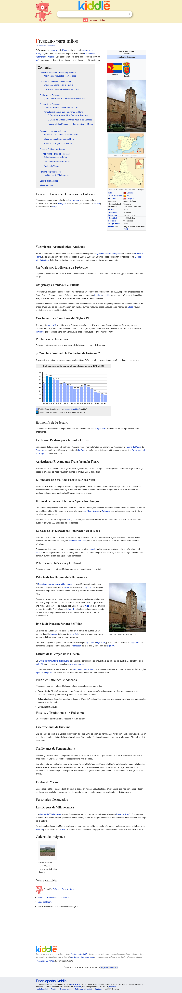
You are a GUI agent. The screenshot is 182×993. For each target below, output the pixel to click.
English (102, 20)
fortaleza (98, 295)
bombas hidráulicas (77, 540)
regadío (93, 549)
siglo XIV (49, 672)
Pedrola (39, 829)
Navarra (96, 511)
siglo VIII (39, 664)
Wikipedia (77, 986)
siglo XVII (74, 633)
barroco (54, 633)
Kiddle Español (42, 989)
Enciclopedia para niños (45, 45)
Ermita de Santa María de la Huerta (54, 660)
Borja (54, 206)
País (110, 192)
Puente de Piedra (133, 446)
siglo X (88, 587)
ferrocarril (40, 331)
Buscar (129, 14)
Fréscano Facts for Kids (63, 889)
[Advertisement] (91, 29)
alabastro (77, 645)
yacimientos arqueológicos (109, 253)
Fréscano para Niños (45, 960)
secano (39, 552)
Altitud (111, 209)
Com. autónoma (115, 195)
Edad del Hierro (45, 901)
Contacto (98, 989)
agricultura (101, 428)
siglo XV (110, 645)
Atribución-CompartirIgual (82, 956)
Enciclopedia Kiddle (79, 954)
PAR (126, 229)
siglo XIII (39, 672)
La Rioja (87, 511)
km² (37, 60)
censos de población (73, 409)
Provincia (113, 198)
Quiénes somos (66, 989)
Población (112, 215)
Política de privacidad (83, 989)
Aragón (129, 195)
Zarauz (62, 829)
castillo (107, 295)
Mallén (97, 203)
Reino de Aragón (123, 814)
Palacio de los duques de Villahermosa (55, 584)
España (130, 192)
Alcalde (111, 226)
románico (73, 664)
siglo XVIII (100, 642)
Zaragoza (130, 198)
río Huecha (74, 200)
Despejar (124, 14)
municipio (55, 50)
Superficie (112, 212)
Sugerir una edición (109, 967)
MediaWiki (113, 986)
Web (85, 20)
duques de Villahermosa (50, 814)
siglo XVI (135, 642)
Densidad (113, 218)
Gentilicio (112, 220)
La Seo (81, 450)
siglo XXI (71, 609)
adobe (130, 306)
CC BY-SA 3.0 (75, 984)
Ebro (69, 519)
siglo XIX (52, 325)
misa (87, 605)
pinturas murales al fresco (84, 669)
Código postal (114, 223)
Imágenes (93, 20)
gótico (82, 664)
